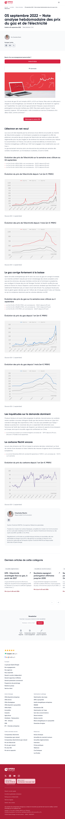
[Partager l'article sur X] (13, 45)
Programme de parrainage (12, 683)
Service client (8, 688)
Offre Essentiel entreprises (12, 697)
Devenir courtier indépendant (13, 675)
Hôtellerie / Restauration (12, 718)
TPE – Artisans (9, 720)
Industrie (7, 713)
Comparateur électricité (12, 734)
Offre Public (8, 707)
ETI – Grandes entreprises (12, 726)
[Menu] (58, 3)
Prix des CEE (8, 748)
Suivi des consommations (41, 713)
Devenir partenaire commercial (14, 680)
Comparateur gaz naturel (12, 737)
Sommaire (33, 68)
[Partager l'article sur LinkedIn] (6, 45)
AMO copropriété (39, 699)
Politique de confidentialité (11, 797)
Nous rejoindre (9, 672)
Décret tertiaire (38, 715)
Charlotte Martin (17, 37)
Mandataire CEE (38, 707)
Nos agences (8, 670)
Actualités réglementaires (12, 568)
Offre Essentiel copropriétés (13, 705)
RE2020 (36, 705)
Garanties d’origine (39, 723)
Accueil (6, 7)
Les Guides (37, 753)
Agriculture (8, 715)
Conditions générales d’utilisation (13, 794)
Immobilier (8, 710)
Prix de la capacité (10, 750)
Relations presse (9, 686)
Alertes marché (38, 718)
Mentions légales (9, 799)
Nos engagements (10, 667)
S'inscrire (40, 623)
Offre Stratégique (10, 702)
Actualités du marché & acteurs (43, 568)
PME (6, 723)
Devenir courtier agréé (10, 791)
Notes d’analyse (38, 734)
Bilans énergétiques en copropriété (44, 720)
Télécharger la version (32, 119)
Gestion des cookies (10, 802)
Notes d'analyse (19, 7)
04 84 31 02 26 (32, 61)
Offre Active (8, 699)
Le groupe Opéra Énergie (12, 664)
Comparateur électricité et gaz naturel (16, 740)
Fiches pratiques (38, 745)
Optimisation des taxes (40, 697)
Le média (12, 7)
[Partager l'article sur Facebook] (10, 45)
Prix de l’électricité (10, 742)
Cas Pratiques (38, 750)
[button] (52, 602)
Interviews (37, 742)
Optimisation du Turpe (40, 710)
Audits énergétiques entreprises (43, 702)
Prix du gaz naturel (10, 745)
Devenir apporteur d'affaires (13, 678)
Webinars (36, 748)
